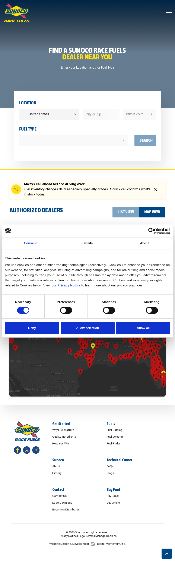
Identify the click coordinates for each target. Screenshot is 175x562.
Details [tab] (87, 243)
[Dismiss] (155, 189)
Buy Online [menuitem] (113, 502)
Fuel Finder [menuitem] (113, 443)
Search (146, 140)
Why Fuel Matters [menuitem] (63, 429)
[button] (167, 554)
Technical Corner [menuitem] (119, 460)
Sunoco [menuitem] (58, 460)
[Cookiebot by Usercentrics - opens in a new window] (151, 231)
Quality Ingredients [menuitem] (64, 436)
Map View (152, 212)
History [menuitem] (56, 473)
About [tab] (144, 243)
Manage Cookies (106, 536)
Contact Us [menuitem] (59, 495)
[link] (16, 12)
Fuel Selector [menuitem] (115, 436)
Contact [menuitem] (58, 489)
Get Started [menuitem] (61, 423)
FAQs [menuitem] (110, 466)
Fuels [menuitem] (111, 423)
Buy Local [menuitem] (113, 495)
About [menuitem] (56, 466)
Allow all (143, 328)
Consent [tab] (30, 243)
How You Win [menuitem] (60, 443)
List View (126, 212)
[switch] (66, 310)
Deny (32, 328)
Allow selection (87, 328)
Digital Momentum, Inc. (111, 543)
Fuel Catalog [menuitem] (114, 429)
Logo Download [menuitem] (62, 502)
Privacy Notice (68, 285)
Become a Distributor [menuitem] (65, 509)
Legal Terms (86, 536)
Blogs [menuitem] (110, 473)
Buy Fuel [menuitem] (113, 489)
